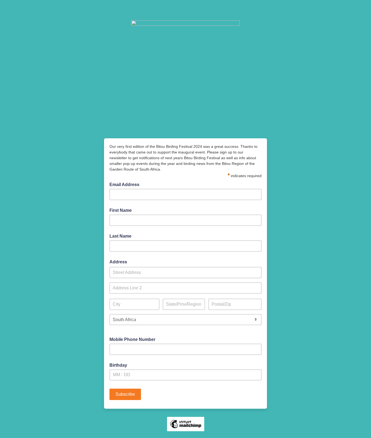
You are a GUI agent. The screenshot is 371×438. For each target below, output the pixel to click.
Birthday (118, 365)
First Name (120, 210)
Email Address (126, 184)
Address (118, 262)
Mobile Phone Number (132, 339)
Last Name (120, 236)
